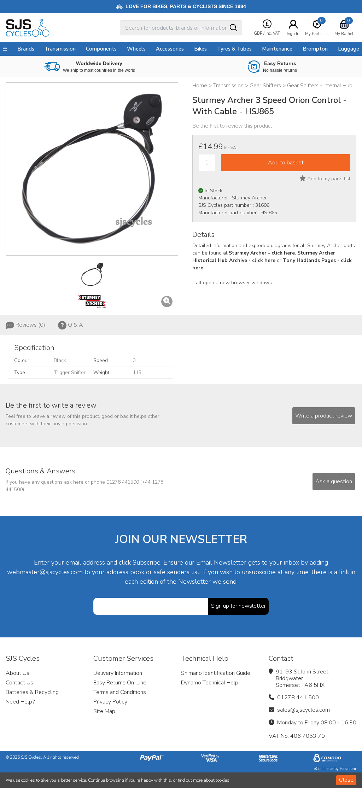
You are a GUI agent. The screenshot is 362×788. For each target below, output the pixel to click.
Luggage (348, 48)
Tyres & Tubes (234, 48)
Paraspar (348, 768)
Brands (25, 48)
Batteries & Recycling (32, 692)
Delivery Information (117, 673)
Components (101, 48)
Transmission (60, 48)
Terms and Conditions (119, 692)
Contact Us (19, 683)
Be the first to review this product (232, 126)
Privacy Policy (110, 702)
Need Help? (20, 702)
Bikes (200, 48)
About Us (17, 673)
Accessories (170, 48)
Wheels (136, 48)
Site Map (104, 711)
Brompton (315, 48)
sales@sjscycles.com (303, 710)
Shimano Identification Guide (215, 673)
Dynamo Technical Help (209, 683)
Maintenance (277, 48)
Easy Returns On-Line (119, 683)
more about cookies (211, 780)
